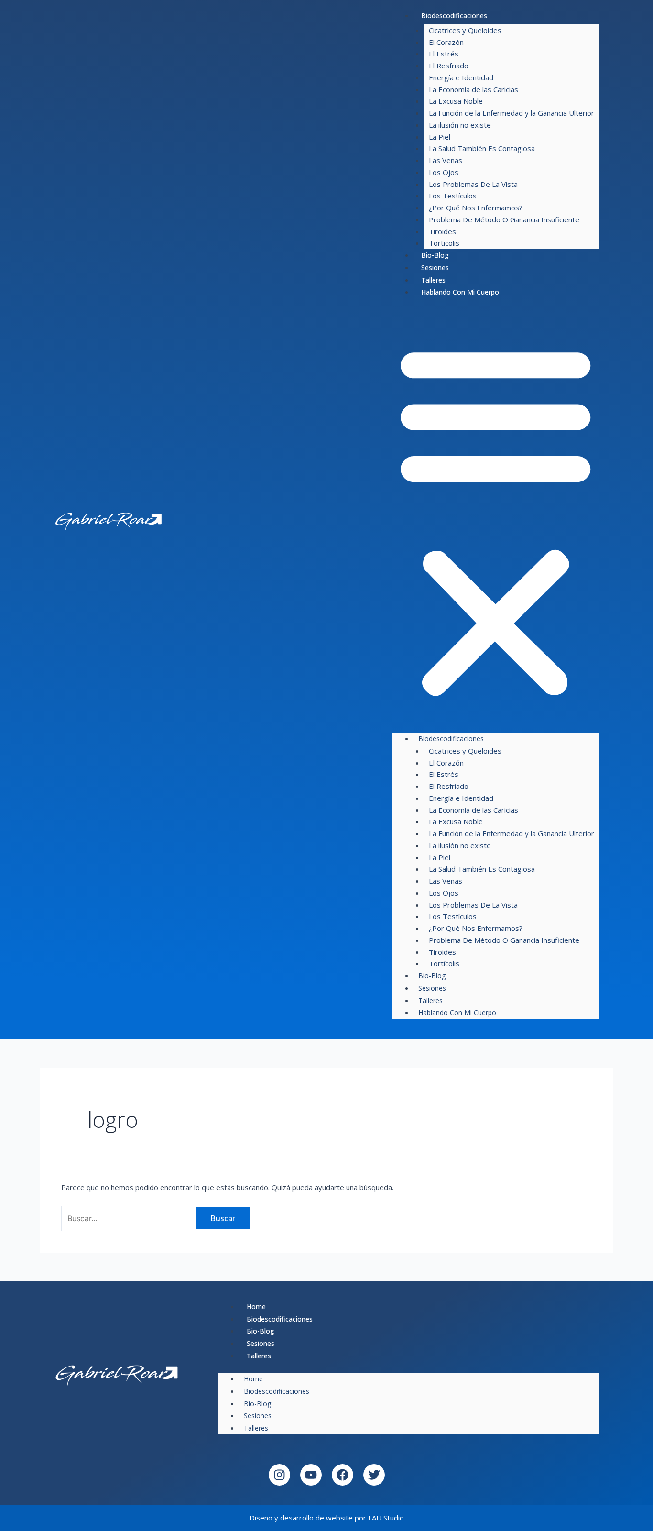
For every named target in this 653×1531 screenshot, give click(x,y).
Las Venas (445, 160)
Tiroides (442, 231)
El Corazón (446, 42)
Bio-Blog (435, 255)
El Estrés (443, 53)
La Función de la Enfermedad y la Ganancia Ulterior (511, 113)
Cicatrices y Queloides (465, 30)
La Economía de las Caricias (473, 89)
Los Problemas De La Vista (473, 184)
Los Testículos (453, 195)
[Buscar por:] (128, 1218)
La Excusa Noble (456, 101)
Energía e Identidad (461, 77)
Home (256, 1306)
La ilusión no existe (460, 125)
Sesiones (435, 267)
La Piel (439, 137)
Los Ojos (443, 172)
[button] (495, 520)
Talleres (433, 279)
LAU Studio (386, 1517)
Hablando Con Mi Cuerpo (460, 291)
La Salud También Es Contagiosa (482, 148)
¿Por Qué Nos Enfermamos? (475, 207)
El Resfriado (448, 65)
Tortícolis (444, 243)
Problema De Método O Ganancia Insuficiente (504, 219)
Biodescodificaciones (454, 15)
